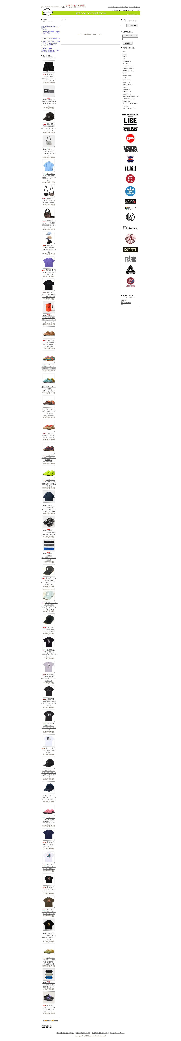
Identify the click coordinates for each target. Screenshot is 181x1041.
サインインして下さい (122, 7)
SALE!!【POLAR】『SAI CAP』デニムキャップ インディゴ (48, 797)
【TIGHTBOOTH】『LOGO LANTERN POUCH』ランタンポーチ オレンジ (49, 319)
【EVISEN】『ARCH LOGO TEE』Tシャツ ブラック (48, 295)
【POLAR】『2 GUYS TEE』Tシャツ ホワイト (49, 750)
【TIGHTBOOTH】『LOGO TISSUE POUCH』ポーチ (48, 985)
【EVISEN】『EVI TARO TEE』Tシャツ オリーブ (49, 912)
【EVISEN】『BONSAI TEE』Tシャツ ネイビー (49, 844)
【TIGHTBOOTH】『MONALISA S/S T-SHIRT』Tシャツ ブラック (49, 936)
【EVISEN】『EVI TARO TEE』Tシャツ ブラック (49, 889)
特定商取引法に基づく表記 (65, 1033)
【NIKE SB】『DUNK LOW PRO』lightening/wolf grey (48, 389)
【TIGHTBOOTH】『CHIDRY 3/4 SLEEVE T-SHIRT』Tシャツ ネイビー (49, 508)
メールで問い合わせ (134, 7)
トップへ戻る (112, 7)
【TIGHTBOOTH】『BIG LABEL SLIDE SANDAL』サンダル (49, 533)
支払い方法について (83, 1033)
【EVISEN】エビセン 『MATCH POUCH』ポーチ (49, 200)
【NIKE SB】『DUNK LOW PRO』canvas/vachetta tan (49, 435)
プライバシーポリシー (117, 1033)
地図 (63, 7)
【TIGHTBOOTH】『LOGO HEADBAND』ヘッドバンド (49, 557)
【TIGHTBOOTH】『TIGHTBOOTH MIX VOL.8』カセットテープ (48, 103)
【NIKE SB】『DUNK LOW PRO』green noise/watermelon (49, 367)
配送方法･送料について (99, 1033)
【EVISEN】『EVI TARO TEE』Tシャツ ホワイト (49, 867)
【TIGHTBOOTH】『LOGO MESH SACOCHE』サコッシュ (49, 152)
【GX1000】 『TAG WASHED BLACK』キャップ (49, 629)
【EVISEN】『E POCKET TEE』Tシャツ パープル (49, 272)
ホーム (64, 19)
